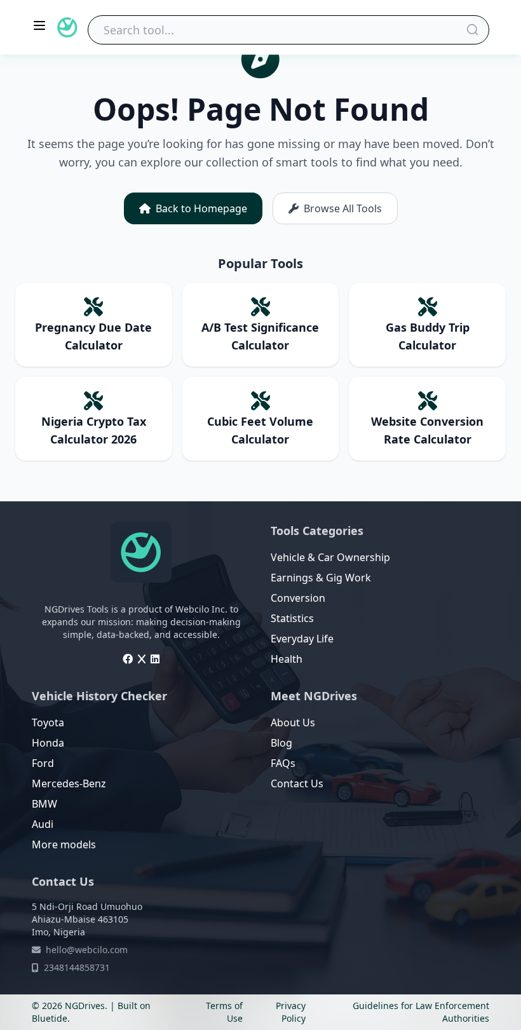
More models (64, 844)
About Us (293, 722)
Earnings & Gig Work (321, 578)
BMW (44, 804)
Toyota (48, 722)
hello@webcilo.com (87, 950)
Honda (48, 743)
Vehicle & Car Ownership (330, 557)
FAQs (283, 763)
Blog (281, 743)
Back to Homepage (201, 208)
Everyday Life (302, 639)
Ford (43, 763)
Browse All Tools (343, 208)
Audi (42, 824)
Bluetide (49, 1018)
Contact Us (297, 783)
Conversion (298, 598)
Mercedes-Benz (69, 783)
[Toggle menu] (39, 25)
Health (286, 659)
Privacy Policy (291, 1012)
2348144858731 (77, 967)
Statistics (292, 618)
